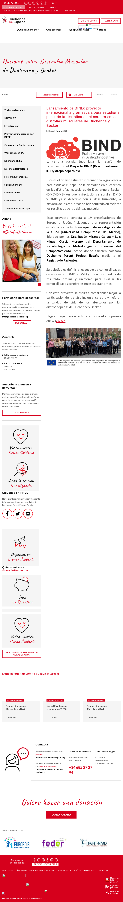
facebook (30, 3)
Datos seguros (64, 871)
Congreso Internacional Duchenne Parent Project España (31, 11)
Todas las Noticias (14, 110)
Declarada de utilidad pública (17, 861)
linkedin (41, 3)
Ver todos (39, 284)
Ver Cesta (76, 95)
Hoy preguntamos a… (16, 176)
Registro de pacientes (13, 7)
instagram (33, 3)
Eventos (53, 7)
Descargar (21, 323)
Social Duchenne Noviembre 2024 (56, 707)
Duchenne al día (13, 160)
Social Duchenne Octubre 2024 (97, 707)
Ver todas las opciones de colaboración (22, 653)
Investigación (11, 125)
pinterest (45, 3)
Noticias (101, 29)
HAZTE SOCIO (111, 21)
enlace (60, 321)
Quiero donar (89, 21)
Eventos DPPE (12, 192)
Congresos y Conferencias (19, 144)
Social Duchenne (13, 184)
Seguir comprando (50, 95)
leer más (12, 717)
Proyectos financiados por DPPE (19, 135)
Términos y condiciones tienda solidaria (35, 871)
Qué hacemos (54, 29)
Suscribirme (22, 413)
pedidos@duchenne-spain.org (50, 757)
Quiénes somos (36, 7)
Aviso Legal (7, 871)
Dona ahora (61, 814)
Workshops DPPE (14, 152)
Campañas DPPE (13, 200)
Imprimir (114, 94)
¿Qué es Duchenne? (28, 29)
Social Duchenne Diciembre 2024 (16, 707)
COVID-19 (10, 117)
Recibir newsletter (45, 864)
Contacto (70, 11)
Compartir (99, 94)
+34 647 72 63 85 (10, 3)
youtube (37, 3)
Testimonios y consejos (17, 208)
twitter (26, 3)
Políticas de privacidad (84, 871)
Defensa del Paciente (16, 168)
